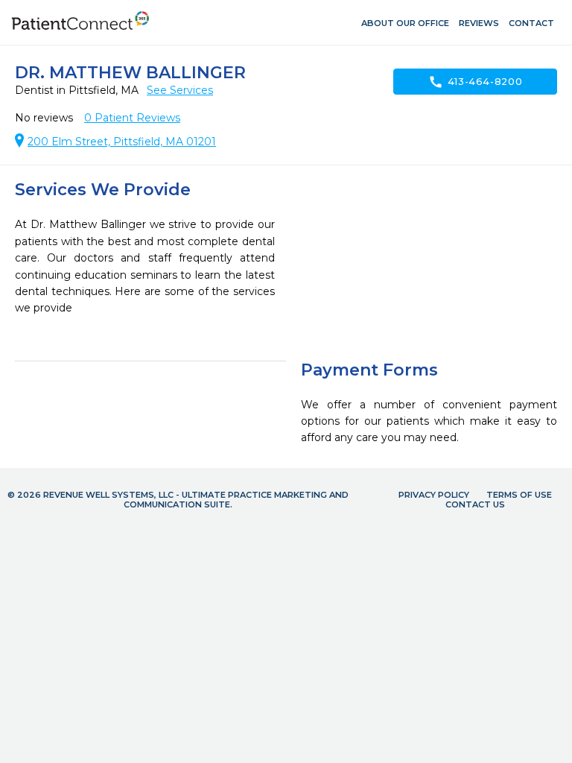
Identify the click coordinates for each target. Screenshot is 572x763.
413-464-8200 (475, 82)
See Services (180, 90)
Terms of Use (519, 495)
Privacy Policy (433, 495)
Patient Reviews (132, 117)
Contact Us (475, 504)
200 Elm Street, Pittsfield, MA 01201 (122, 141)
